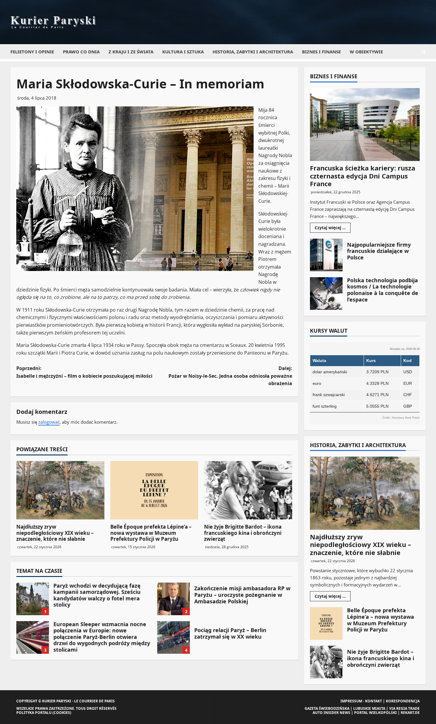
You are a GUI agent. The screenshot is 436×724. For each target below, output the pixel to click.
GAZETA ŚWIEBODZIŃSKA (327, 708)
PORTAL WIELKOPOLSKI (375, 712)
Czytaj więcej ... (333, 228)
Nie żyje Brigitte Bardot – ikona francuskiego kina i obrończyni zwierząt (242, 532)
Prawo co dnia (81, 52)
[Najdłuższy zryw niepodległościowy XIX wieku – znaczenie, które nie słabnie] (60, 490)
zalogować (49, 422)
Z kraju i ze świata (131, 52)
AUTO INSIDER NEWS (331, 712)
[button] (423, 52)
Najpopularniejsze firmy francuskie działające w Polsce (326, 255)
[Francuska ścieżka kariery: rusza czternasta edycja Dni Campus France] (365, 124)
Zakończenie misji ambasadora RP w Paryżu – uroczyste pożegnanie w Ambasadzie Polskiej (173, 599)
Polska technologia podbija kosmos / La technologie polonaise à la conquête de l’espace (326, 293)
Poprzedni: (84, 372)
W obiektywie (366, 52)
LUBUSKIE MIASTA (369, 708)
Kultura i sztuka (183, 52)
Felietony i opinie (32, 52)
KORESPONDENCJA (403, 701)
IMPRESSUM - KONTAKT (361, 701)
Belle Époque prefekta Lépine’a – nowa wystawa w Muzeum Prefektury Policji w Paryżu (151, 532)
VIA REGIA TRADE (404, 708)
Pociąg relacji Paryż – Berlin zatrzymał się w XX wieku (173, 637)
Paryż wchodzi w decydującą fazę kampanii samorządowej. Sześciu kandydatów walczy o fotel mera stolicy (32, 599)
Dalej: (230, 376)
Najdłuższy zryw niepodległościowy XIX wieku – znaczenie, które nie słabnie (55, 532)
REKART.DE (410, 712)
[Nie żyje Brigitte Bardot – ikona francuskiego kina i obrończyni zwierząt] (248, 490)
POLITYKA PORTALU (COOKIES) (43, 712)
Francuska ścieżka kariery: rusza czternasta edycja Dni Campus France (362, 175)
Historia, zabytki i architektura (253, 52)
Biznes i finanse (321, 52)
